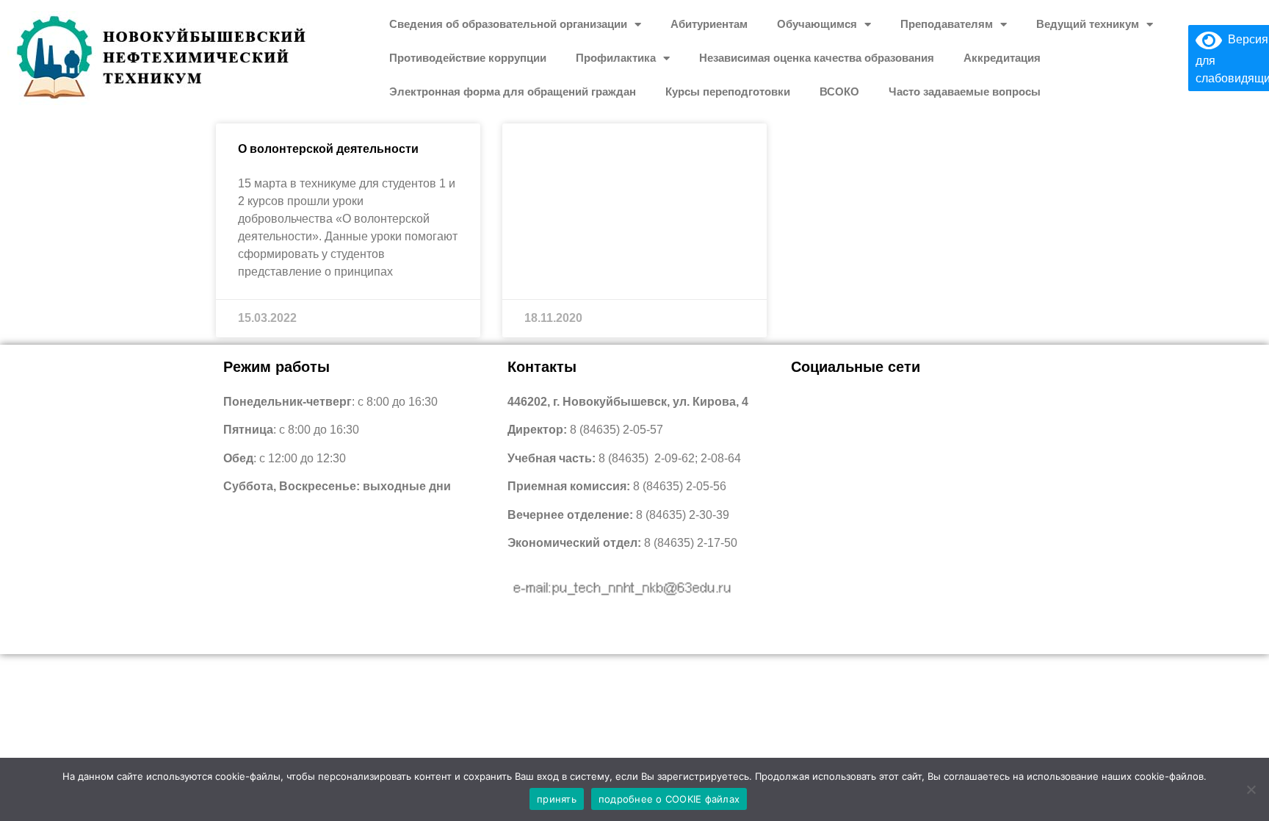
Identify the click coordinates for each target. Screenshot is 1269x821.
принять (556, 799)
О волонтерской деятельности (328, 149)
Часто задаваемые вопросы (965, 91)
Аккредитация (1002, 57)
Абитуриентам (709, 24)
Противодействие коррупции (467, 57)
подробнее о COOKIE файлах (669, 799)
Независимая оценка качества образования (816, 57)
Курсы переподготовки (727, 91)
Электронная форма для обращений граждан (512, 91)
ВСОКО (839, 91)
